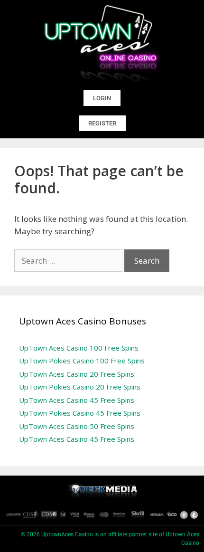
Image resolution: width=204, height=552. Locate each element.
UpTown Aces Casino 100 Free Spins (79, 347)
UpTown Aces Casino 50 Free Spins (76, 426)
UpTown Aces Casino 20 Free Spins (76, 374)
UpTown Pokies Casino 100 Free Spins (82, 360)
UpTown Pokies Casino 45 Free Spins (79, 413)
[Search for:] (69, 260)
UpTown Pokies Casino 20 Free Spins (79, 386)
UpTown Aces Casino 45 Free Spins (76, 400)
